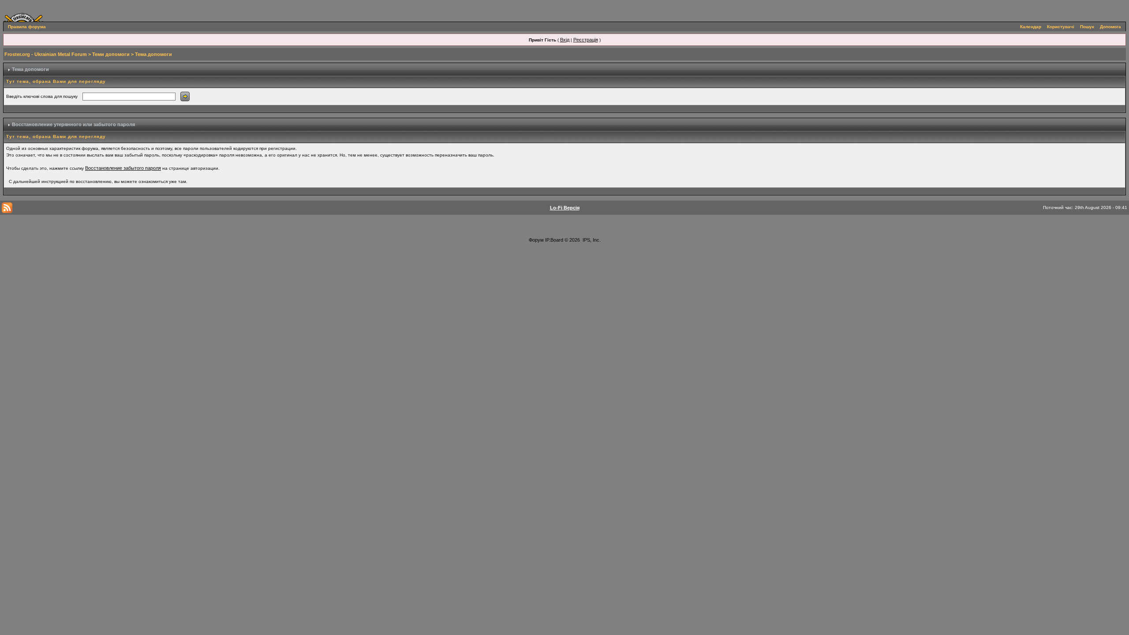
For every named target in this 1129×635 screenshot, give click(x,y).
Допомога (1110, 26)
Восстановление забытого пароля (123, 168)
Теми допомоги (111, 54)
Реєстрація (585, 39)
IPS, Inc (591, 240)
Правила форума (27, 26)
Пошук (1087, 26)
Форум (536, 240)
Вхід (564, 39)
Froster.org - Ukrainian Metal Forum (45, 54)
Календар (1030, 26)
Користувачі (1060, 26)
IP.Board (554, 240)
